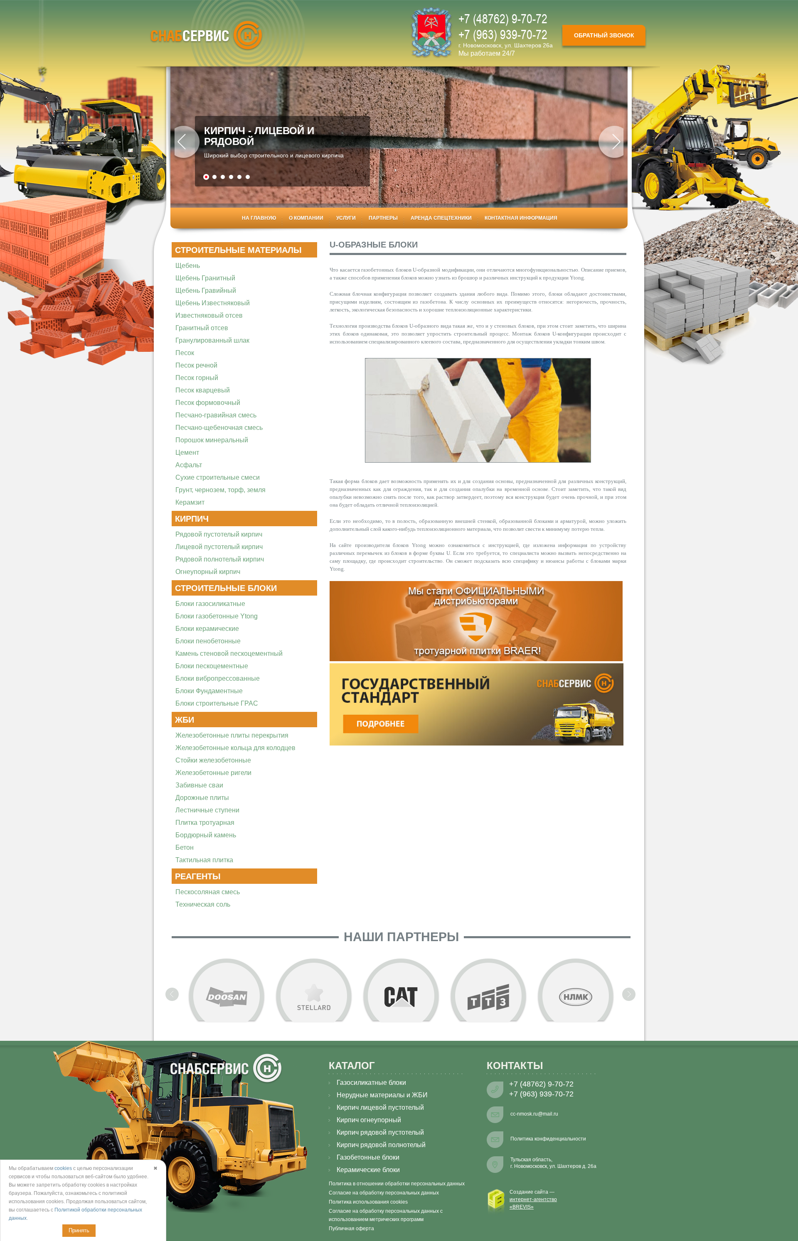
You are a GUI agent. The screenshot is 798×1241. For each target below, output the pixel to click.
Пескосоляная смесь (207, 891)
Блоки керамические (207, 628)
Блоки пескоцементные (211, 666)
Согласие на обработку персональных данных (384, 1193)
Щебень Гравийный (205, 290)
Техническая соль (202, 904)
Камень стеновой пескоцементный (229, 653)
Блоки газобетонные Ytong (216, 616)
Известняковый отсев (209, 315)
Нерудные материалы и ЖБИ (382, 1095)
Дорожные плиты (202, 797)
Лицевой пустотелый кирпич (219, 546)
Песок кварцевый (202, 390)
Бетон (184, 847)
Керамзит (189, 502)
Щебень (187, 265)
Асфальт (188, 464)
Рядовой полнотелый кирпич (219, 559)
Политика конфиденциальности (548, 1139)
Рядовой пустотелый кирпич (218, 534)
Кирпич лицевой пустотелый (380, 1107)
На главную (259, 218)
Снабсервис (206, 36)
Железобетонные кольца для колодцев (235, 747)
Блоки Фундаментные (209, 690)
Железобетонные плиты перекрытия (231, 735)
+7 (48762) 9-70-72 (502, 18)
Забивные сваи (199, 785)
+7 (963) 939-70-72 (502, 34)
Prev (186, 144)
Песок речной (196, 365)
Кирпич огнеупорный (369, 1119)
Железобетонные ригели (213, 772)
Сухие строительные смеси (217, 477)
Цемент (187, 452)
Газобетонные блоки (368, 1157)
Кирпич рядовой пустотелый (380, 1132)
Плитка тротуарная (204, 822)
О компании (306, 218)
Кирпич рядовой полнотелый (381, 1144)
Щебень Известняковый (212, 303)
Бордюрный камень (205, 835)
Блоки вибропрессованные (217, 678)
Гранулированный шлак (212, 340)
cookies (63, 1168)
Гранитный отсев (201, 327)
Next (611, 144)
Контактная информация (521, 218)
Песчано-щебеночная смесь (219, 427)
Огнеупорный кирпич (207, 571)
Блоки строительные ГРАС (216, 703)
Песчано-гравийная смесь (215, 415)
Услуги (346, 218)
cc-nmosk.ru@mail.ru (534, 1114)
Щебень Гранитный (205, 278)
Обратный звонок (604, 35)
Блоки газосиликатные (210, 603)
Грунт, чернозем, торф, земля (220, 489)
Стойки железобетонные (213, 760)
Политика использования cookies (368, 1202)
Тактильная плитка (204, 859)
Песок (184, 352)
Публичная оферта (351, 1228)
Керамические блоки (368, 1169)
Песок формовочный (207, 402)
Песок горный (196, 377)
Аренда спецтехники (441, 218)
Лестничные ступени (207, 810)
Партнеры (383, 218)
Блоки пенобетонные (208, 641)
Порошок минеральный (211, 440)
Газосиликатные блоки (371, 1082)
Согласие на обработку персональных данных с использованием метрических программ (386, 1215)
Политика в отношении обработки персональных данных (397, 1184)
